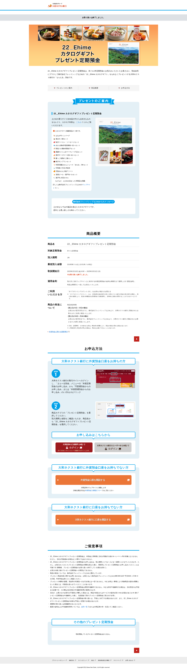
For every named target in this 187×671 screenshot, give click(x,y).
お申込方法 (125, 88)
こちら (78, 122)
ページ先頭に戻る (136, 339)
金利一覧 (84, 607)
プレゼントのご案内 (64, 88)
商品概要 (94, 88)
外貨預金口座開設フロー (93, 490)
